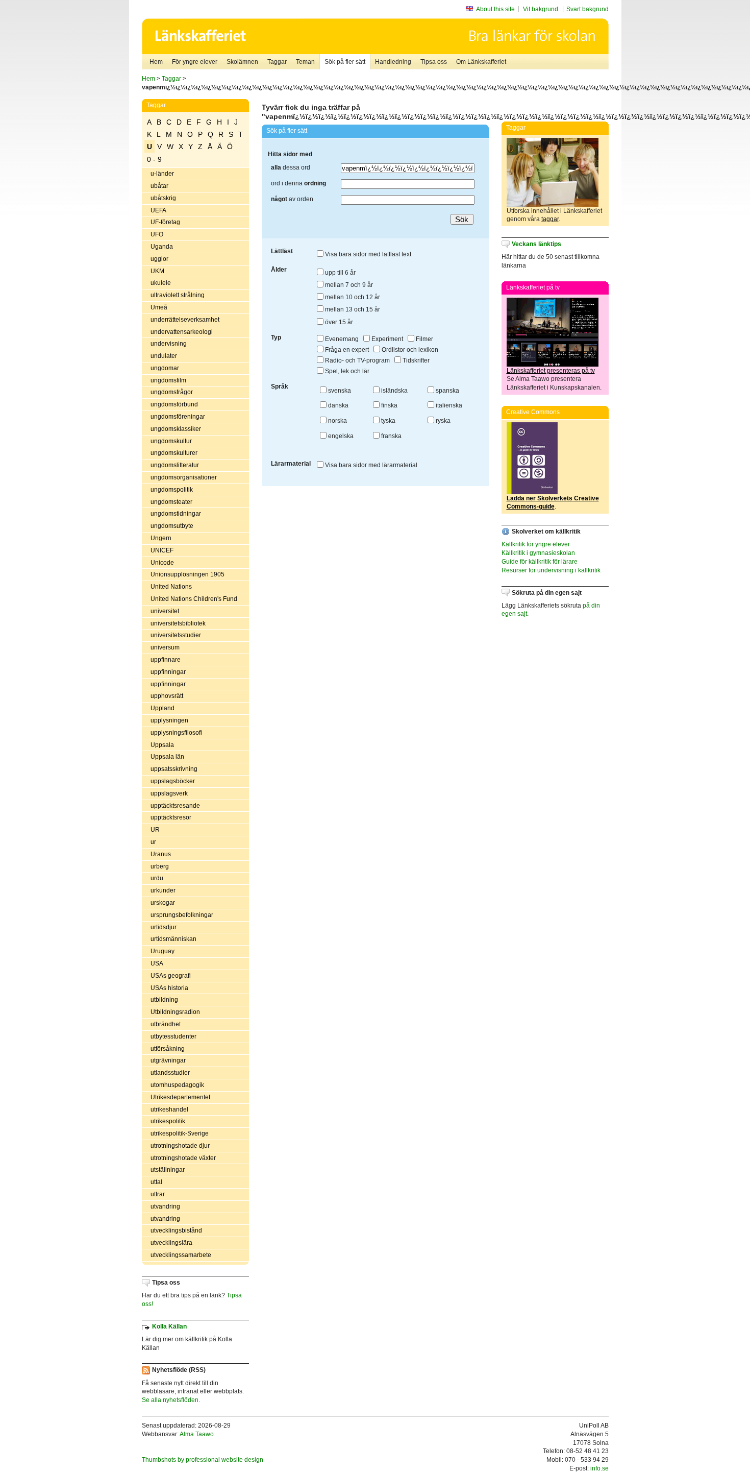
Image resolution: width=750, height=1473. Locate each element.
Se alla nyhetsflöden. (171, 1400)
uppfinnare (166, 659)
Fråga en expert (346, 349)
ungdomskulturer (174, 452)
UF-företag (165, 222)
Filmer (423, 339)
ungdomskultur (171, 441)
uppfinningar (168, 671)
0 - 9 (154, 159)
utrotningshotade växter (183, 1158)
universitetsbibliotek (178, 623)
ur (153, 842)
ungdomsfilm (168, 380)
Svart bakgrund (587, 9)
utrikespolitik (168, 1121)
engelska (340, 436)
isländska (394, 390)
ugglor (159, 258)
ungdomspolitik (172, 489)
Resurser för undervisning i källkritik (551, 570)
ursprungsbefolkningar (182, 915)
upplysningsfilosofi (176, 732)
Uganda (162, 246)
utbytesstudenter (173, 1036)
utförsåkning (168, 1048)
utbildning (164, 999)
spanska (446, 390)
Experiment (386, 339)
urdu (157, 878)
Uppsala (162, 744)
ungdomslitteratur (175, 465)
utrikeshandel (169, 1109)
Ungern (161, 538)
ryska (442, 420)
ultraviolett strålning (178, 295)
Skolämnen (242, 61)
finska (388, 405)
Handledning (393, 61)
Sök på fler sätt (344, 61)
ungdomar (165, 368)
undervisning (169, 343)
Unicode (162, 562)
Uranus (161, 854)
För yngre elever (194, 61)
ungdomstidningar (176, 513)
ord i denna (298, 183)
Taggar (277, 61)
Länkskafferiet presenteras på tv (551, 370)
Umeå (159, 307)
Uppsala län (167, 756)
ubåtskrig (163, 198)
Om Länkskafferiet (481, 61)
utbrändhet (166, 1024)
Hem (156, 61)
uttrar (158, 1194)
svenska (339, 390)
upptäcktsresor (171, 817)
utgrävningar (168, 1060)
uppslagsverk (169, 793)
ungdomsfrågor (172, 392)
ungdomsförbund (174, 404)
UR (155, 829)
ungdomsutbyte (172, 525)
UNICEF (162, 550)
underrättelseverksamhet (185, 319)
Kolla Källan (169, 1326)
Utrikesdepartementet (180, 1097)
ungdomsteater (171, 501)
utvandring (165, 1206)
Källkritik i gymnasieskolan (538, 553)
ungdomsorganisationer (184, 477)
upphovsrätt (167, 695)
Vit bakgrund (540, 9)
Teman (305, 61)
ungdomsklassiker (176, 428)
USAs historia (169, 988)
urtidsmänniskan (173, 939)
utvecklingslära (171, 1242)
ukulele (161, 282)
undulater (164, 355)
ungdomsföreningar (178, 416)
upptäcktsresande (175, 805)
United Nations (171, 586)
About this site (495, 9)
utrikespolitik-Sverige (180, 1133)
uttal (156, 1182)
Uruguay (162, 951)
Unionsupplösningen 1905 (187, 574)
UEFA (158, 210)
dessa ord (290, 167)
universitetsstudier (176, 635)
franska (391, 436)
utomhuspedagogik (177, 1085)
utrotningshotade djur (180, 1145)
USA (157, 963)
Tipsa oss (433, 61)
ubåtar (159, 185)
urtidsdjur (164, 927)
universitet (165, 611)
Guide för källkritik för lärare (540, 561)
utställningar (168, 1169)
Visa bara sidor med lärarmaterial (370, 465)
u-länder (162, 173)
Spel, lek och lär (346, 371)
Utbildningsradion (175, 1012)
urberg (160, 866)
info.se (599, 1468)
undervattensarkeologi (182, 331)
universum (165, 647)
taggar (550, 219)
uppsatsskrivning (174, 768)
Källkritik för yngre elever (536, 544)
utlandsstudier (170, 1072)
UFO (157, 234)
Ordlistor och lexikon (409, 349)
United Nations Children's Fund (194, 598)
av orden (292, 199)
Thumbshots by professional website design (202, 1459)
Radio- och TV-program (356, 360)
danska (337, 405)
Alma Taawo (197, 1434)
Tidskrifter (415, 360)
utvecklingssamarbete (181, 1255)
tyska (387, 420)
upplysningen (169, 720)
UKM (157, 271)
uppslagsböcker (173, 781)
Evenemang (341, 339)
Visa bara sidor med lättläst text (367, 254)
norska (337, 420)
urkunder (163, 890)
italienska (448, 405)
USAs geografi (171, 975)
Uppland (162, 708)
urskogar (163, 902)
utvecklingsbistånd (176, 1230)
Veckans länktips (536, 244)
